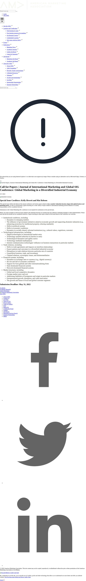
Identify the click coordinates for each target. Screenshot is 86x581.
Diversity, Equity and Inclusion (15, 70)
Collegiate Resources (12, 73)
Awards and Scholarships (13, 77)
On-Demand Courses (12, 35)
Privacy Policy (7, 303)
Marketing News (11, 47)
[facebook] (44, 400)
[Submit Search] (16, 11)
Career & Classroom (12, 54)
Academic (2, 288)
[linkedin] (44, 565)
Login (5, 14)
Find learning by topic (12, 31)
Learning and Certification (10, 28)
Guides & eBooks (11, 52)
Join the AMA (7, 26)
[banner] (43, 135)
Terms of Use (6, 301)
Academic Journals (12, 49)
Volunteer (9, 75)
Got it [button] (1, 580)
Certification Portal (8, 309)
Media (5, 316)
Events (5, 42)
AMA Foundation (11, 68)
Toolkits (5, 310)
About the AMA (7, 63)
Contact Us (6, 298)
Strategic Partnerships (12, 84)
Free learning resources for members (16, 33)
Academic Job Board (12, 61)
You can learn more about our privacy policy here (17, 577)
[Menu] (2, 20)
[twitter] (44, 483)
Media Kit (6, 307)
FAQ (4, 306)
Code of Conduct (8, 304)
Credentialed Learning (13, 38)
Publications (6, 45)
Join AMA (6, 15)
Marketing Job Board (12, 59)
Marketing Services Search (10, 313)
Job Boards (6, 56)
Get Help (9, 80)
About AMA (10, 66)
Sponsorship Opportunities (14, 82)
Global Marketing (4, 291)
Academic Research (5, 289)
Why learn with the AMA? (14, 40)
